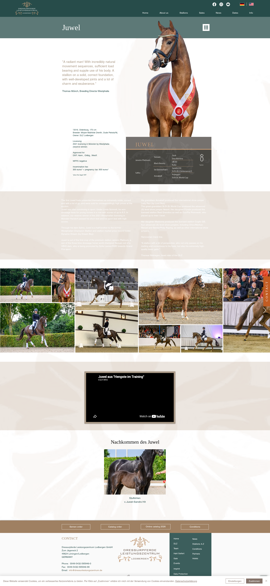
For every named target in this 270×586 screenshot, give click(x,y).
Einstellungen (235, 581)
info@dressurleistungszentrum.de (85, 570)
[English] (251, 4)
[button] (266, 291)
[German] (242, 4)
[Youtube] (228, 4)
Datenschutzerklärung (186, 581)
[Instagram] (221, 4)
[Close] (266, 581)
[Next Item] (264, 310)
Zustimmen (254, 581)
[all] (206, 27)
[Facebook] (214, 4)
